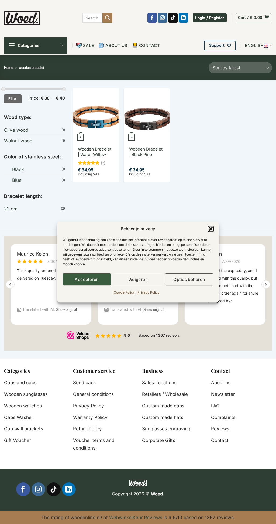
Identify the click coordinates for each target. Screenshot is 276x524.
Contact (149, 45)
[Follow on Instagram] (162, 18)
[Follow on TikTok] (173, 18)
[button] (210, 229)
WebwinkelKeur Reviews (135, 517)
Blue (17, 180)
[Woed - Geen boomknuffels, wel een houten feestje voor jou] (22, 18)
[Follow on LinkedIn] (183, 18)
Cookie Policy (124, 292)
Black (18, 169)
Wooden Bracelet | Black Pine (146, 152)
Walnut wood (18, 141)
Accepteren (87, 279)
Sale (88, 45)
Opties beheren (189, 279)
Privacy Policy (148, 292)
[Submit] (107, 18)
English (254, 45)
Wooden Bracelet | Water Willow (94, 152)
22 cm (11, 209)
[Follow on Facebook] (152, 18)
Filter (12, 99)
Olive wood (16, 130)
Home (8, 68)
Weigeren (138, 279)
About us (116, 45)
